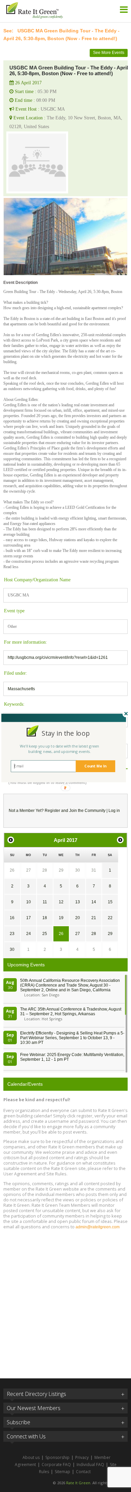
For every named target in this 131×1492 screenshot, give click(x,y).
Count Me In (95, 765)
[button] (66, 733)
